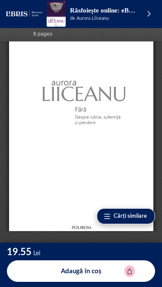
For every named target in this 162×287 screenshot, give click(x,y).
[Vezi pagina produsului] (56, 14)
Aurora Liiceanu (92, 18)
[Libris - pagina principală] (24, 14)
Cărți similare (130, 216)
